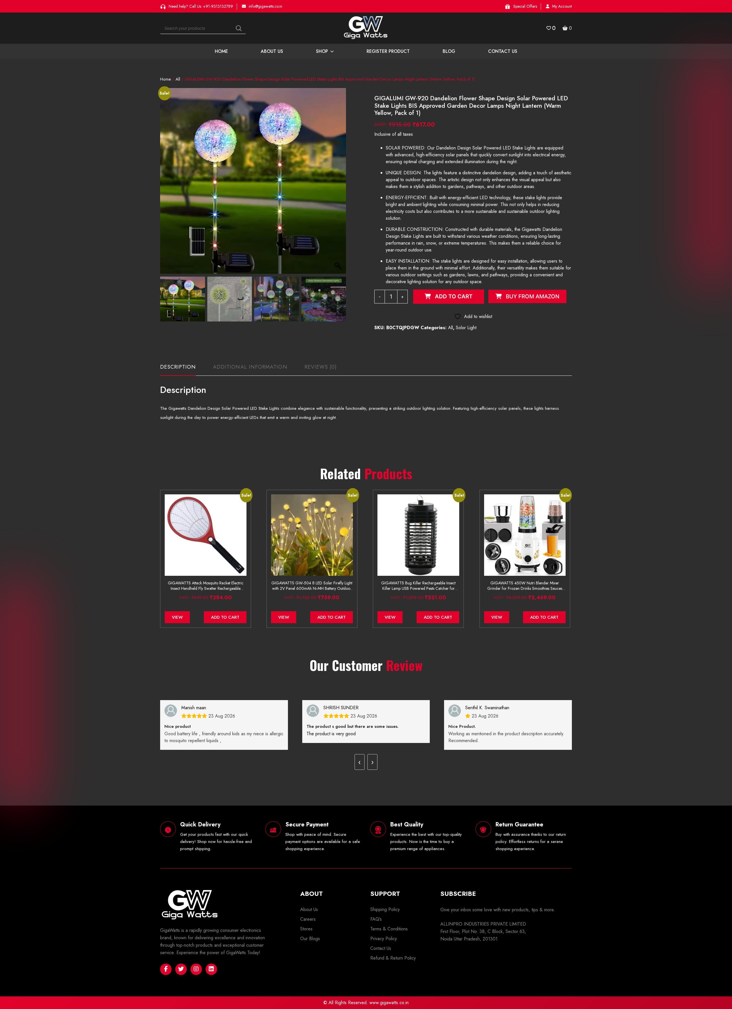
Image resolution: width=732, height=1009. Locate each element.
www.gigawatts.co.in (389, 1002)
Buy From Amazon (532, 296)
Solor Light (466, 327)
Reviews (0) (321, 367)
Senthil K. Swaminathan (487, 707)
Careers (308, 919)
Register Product (388, 51)
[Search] (239, 28)
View (177, 617)
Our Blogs (310, 938)
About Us (272, 51)
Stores (306, 929)
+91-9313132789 (218, 6)
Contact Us (502, 51)
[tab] (178, 369)
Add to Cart (225, 617)
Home (221, 51)
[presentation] (360, 762)
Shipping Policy (385, 909)
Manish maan (193, 707)
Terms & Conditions (389, 929)
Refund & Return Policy (393, 958)
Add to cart (454, 296)
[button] (339, 184)
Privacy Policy (383, 938)
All (178, 79)
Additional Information (250, 367)
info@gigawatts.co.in (265, 6)
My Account (562, 6)
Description (178, 367)
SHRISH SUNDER (341, 707)
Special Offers (525, 6)
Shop (322, 51)
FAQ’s (376, 919)
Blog (449, 51)
